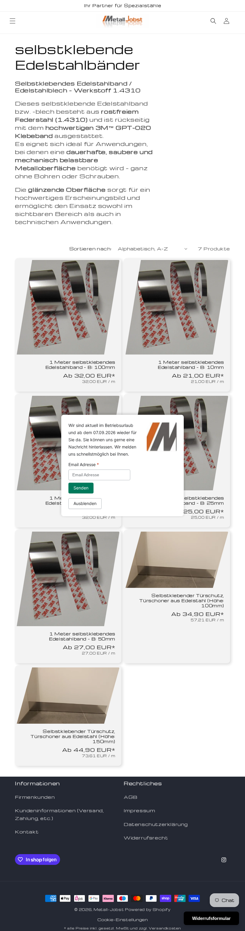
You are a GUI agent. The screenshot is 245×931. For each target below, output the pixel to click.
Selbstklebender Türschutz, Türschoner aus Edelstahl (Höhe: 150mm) (72, 736)
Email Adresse (83, 464)
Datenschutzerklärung (156, 824)
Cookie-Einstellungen (122, 919)
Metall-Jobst (109, 909)
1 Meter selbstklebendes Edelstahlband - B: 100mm (80, 365)
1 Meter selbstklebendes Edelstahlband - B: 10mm (191, 365)
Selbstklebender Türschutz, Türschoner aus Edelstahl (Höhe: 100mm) (181, 600)
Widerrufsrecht (146, 838)
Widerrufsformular (211, 918)
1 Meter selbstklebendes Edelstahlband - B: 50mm (82, 636)
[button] (12, 21)
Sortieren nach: (90, 249)
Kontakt (27, 832)
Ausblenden (85, 503)
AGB (130, 797)
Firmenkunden (35, 797)
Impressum (139, 810)
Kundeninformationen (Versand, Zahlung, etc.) (59, 814)
